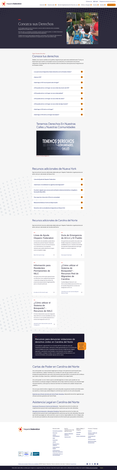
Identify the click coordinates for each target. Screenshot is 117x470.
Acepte (101, 467)
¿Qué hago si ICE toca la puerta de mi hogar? (46, 82)
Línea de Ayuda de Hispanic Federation (45, 179)
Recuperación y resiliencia (56, 444)
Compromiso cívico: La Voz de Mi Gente (58, 454)
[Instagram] (90, 464)
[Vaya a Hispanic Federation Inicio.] (11, 4)
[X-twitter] (92, 464)
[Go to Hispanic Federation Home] (29, 429)
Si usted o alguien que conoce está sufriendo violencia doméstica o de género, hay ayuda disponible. (55, 191)
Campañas (78, 432)
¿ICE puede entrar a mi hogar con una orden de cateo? (49, 98)
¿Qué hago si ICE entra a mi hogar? (43, 109)
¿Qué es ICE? (37, 77)
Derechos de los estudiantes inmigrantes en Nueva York (49, 208)
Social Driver (73, 464)
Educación (55, 432)
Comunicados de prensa (91, 437)
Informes (78, 434)
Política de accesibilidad (33, 464)
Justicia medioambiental (56, 435)
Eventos (90, 430)
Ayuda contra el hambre (56, 448)
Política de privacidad (22, 464)
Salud (54, 438)
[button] (58, 72)
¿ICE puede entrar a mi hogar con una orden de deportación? (51, 104)
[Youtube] (97, 464)
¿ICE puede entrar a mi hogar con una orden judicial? (48, 93)
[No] (115, 467)
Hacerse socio (67, 436)
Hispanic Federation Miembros (68, 434)
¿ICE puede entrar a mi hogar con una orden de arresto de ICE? (51, 88)
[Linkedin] (95, 464)
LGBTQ (54, 442)
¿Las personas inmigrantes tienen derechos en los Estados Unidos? (52, 72)
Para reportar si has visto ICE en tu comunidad (47, 197)
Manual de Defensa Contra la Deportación (46, 202)
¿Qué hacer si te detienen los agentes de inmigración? (49, 184)
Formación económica (57, 430)
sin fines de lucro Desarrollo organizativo (58, 451)
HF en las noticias (91, 439)
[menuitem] (89, 1)
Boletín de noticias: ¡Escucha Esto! (92, 442)
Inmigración (55, 440)
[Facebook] (87, 464)
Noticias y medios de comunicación (92, 433)
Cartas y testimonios (80, 436)
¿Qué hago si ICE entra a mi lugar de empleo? (46, 114)
